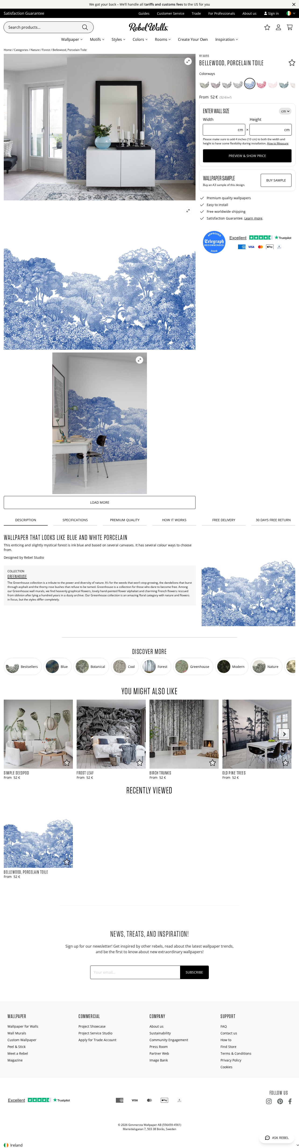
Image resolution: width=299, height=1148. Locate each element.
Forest (46, 50)
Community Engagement (169, 1040)
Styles (117, 39)
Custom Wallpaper (21, 1040)
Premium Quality (124, 520)
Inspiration (225, 39)
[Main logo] (149, 27)
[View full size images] (188, 61)
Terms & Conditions (236, 1053)
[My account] (278, 27)
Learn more (253, 218)
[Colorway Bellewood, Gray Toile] (238, 83)
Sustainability (160, 1033)
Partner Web (159, 1053)
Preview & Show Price (247, 156)
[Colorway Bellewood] (204, 83)
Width (223, 124)
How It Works (174, 520)
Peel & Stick (16, 1046)
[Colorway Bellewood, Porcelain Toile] (249, 83)
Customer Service (170, 13)
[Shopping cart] (289, 27)
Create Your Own (193, 39)
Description (25, 520)
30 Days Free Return (273, 520)
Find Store (228, 1046)
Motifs (95, 39)
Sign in (273, 13)
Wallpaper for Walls (22, 1026)
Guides (144, 13)
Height (270, 124)
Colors (138, 39)
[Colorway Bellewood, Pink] (272, 83)
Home (8, 50)
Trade (196, 13)
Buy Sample (276, 180)
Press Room (159, 1046)
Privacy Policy (231, 1060)
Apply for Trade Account (97, 1040)
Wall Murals (16, 1033)
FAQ (224, 1026)
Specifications (75, 520)
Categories (21, 50)
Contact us (229, 1033)
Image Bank (159, 1060)
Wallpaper (70, 39)
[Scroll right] (284, 734)
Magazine (15, 1060)
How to (226, 1040)
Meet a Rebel (17, 1053)
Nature (35, 50)
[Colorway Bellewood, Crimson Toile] (261, 83)
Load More (99, 502)
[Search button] (85, 27)
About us (249, 13)
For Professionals (221, 13)
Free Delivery (223, 520)
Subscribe (194, 972)
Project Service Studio (95, 1033)
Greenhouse (17, 576)
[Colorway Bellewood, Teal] (284, 83)
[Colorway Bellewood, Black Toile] (227, 83)
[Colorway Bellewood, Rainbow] (215, 83)
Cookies (226, 1067)
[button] (289, 13)
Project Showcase (92, 1026)
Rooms (161, 39)
